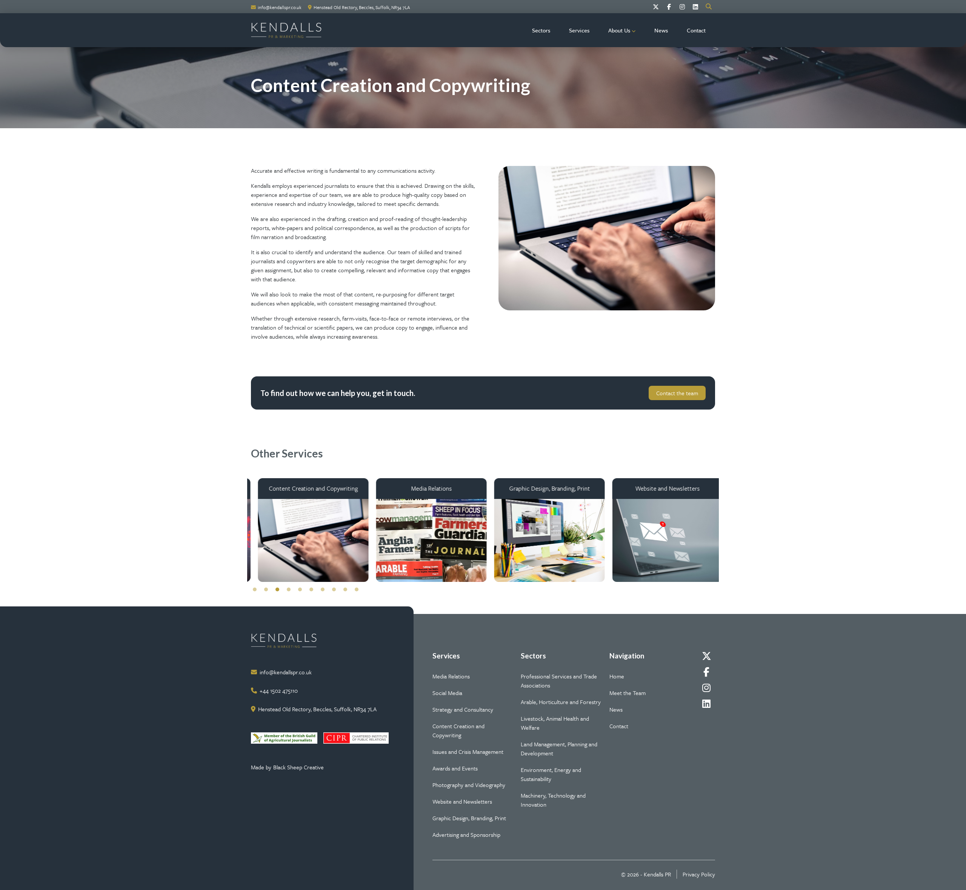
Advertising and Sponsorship (466, 834)
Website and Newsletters (462, 801)
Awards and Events (455, 768)
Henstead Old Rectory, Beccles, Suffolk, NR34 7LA (362, 7)
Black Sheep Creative (298, 767)
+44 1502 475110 (279, 690)
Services (579, 30)
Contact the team (677, 393)
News (661, 30)
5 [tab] (300, 589)
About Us (619, 30)
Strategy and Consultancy (462, 709)
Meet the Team (627, 693)
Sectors (541, 30)
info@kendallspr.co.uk (279, 7)
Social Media (447, 693)
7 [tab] (323, 589)
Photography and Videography (468, 785)
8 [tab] (334, 589)
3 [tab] (277, 589)
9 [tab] (345, 589)
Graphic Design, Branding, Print (469, 818)
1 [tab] (255, 589)
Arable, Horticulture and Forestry (561, 702)
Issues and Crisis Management (467, 751)
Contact (696, 30)
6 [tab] (311, 589)
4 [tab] (289, 589)
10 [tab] (356, 589)
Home (616, 676)
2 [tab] (266, 589)
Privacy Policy (699, 874)
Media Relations (451, 676)
